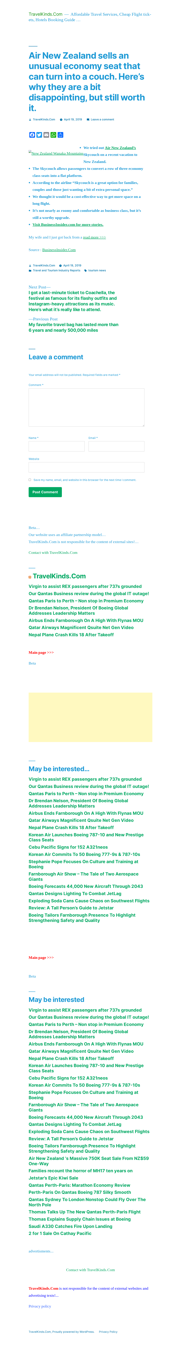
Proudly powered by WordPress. (73, 1331)
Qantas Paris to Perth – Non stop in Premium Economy (86, 600)
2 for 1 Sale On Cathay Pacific (60, 1233)
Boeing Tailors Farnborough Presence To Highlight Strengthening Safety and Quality (82, 917)
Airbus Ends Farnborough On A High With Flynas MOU (86, 620)
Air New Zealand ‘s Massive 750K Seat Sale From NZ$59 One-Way (89, 1161)
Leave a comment (102, 119)
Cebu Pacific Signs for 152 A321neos (68, 847)
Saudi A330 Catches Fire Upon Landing (70, 1226)
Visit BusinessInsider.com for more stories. (68, 224)
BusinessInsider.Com (59, 249)
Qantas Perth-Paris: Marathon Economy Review (79, 1185)
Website (34, 459)
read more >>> (94, 237)
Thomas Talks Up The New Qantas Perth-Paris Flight (85, 1211)
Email (93, 438)
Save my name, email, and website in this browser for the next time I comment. (85, 480)
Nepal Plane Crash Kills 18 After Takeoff (71, 634)
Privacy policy (40, 1306)
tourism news (97, 270)
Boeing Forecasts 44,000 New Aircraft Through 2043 (86, 886)
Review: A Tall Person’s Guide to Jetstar (71, 907)
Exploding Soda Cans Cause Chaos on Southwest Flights (89, 900)
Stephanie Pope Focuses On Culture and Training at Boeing (83, 864)
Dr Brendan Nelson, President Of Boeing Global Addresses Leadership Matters (78, 610)
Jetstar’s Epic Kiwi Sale (53, 1178)
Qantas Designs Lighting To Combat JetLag (75, 893)
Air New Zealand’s (120, 147)
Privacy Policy (108, 1331)
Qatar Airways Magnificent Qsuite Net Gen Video (81, 627)
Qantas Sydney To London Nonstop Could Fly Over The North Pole (87, 1202)
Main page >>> (41, 652)
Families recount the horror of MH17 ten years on (81, 1170)
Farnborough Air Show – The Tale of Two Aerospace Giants (84, 876)
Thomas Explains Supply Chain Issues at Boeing (80, 1219)
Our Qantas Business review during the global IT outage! (89, 593)
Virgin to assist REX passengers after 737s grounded (85, 586)
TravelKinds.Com (46, 14)
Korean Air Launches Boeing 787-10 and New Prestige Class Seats (86, 837)
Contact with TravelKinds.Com (53, 552)
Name (34, 438)
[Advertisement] (90, 717)
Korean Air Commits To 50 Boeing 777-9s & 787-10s (84, 854)
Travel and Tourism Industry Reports (56, 270)
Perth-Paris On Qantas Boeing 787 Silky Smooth (80, 1192)
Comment (36, 385)
